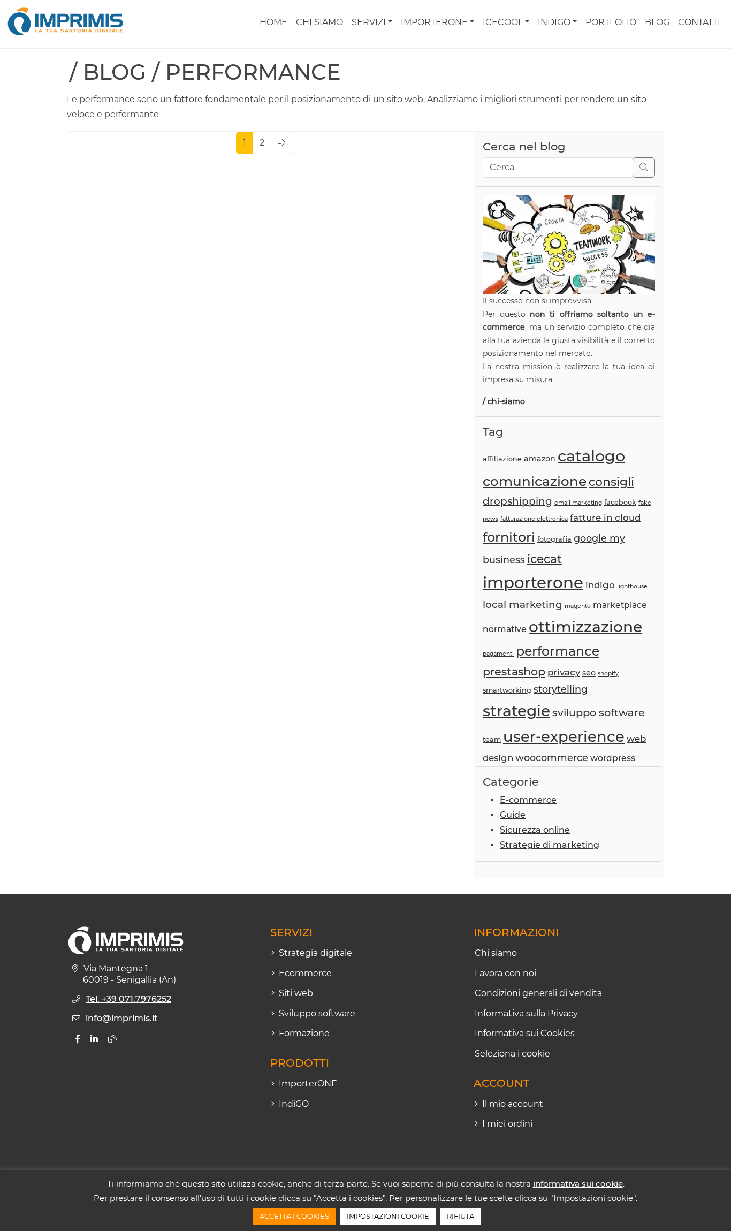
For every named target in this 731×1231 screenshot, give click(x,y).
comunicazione (535, 481)
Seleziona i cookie (512, 1053)
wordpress (612, 758)
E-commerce (528, 800)
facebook (620, 502)
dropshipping (517, 501)
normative (505, 629)
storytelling (561, 689)
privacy (563, 672)
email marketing (578, 502)
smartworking (507, 690)
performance (557, 651)
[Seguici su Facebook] (77, 1039)
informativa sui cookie (578, 1184)
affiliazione (502, 459)
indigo (600, 585)
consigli (611, 482)
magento (578, 606)
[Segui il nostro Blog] (112, 1039)
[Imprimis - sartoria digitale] (65, 21)
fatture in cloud (605, 517)
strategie (516, 711)
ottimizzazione (585, 627)
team (492, 739)
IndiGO (554, 22)
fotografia (554, 539)
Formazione (304, 1033)
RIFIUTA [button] (460, 1216)
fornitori (509, 537)
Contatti (699, 22)
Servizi (369, 22)
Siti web (296, 993)
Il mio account (512, 1104)
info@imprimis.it (122, 1018)
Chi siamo (319, 22)
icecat (544, 559)
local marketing (522, 604)
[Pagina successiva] (281, 143)
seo (589, 673)
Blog (657, 22)
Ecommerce (305, 973)
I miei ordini (507, 1124)
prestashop (514, 671)
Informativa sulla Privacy (526, 1013)
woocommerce (551, 757)
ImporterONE (434, 22)
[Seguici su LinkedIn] (94, 1039)
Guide (513, 815)
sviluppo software (598, 712)
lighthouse (632, 586)
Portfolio (610, 22)
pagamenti (498, 653)
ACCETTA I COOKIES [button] (294, 1216)
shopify (608, 673)
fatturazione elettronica (534, 518)
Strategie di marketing (549, 845)
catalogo (591, 455)
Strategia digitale (315, 953)
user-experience (564, 737)
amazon (539, 458)
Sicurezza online (535, 830)
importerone (533, 582)
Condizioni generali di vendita (538, 993)
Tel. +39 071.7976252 (128, 999)
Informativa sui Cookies (525, 1033)
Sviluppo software (317, 1013)
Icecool (503, 22)
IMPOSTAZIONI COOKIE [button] (388, 1216)
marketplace (620, 605)
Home (273, 22)
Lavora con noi (505, 973)
